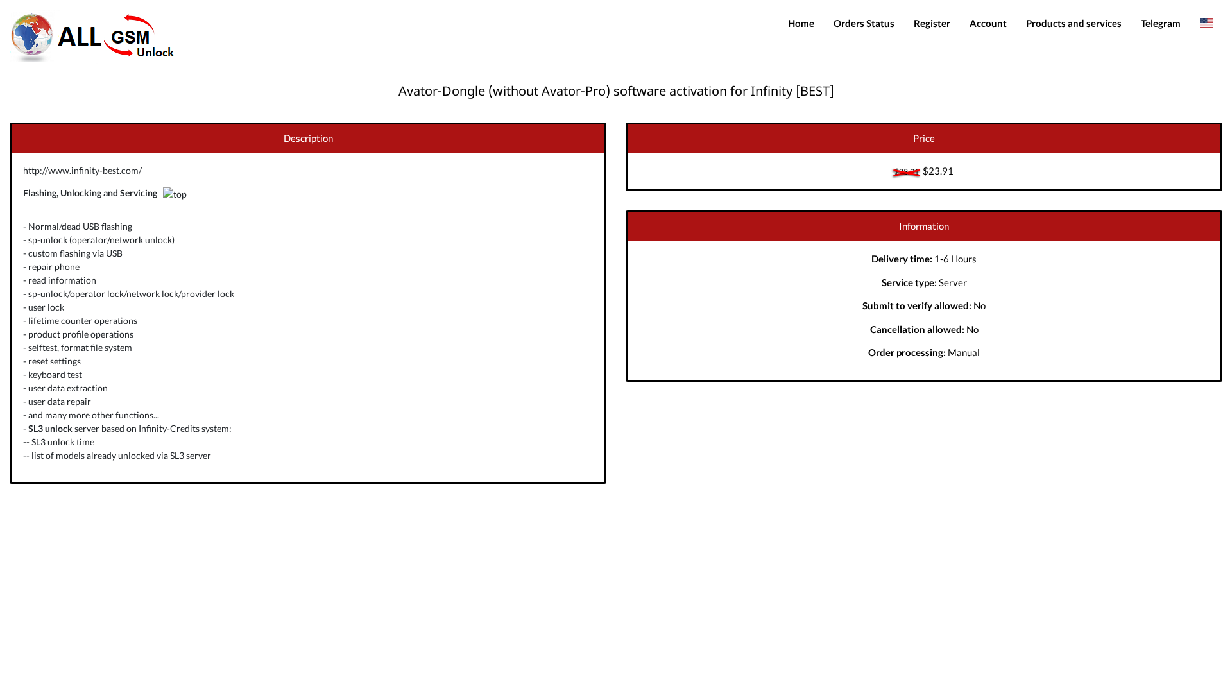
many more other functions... (102, 414)
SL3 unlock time (62, 441)
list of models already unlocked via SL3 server (121, 455)
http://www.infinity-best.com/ (82, 170)
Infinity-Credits (169, 428)
